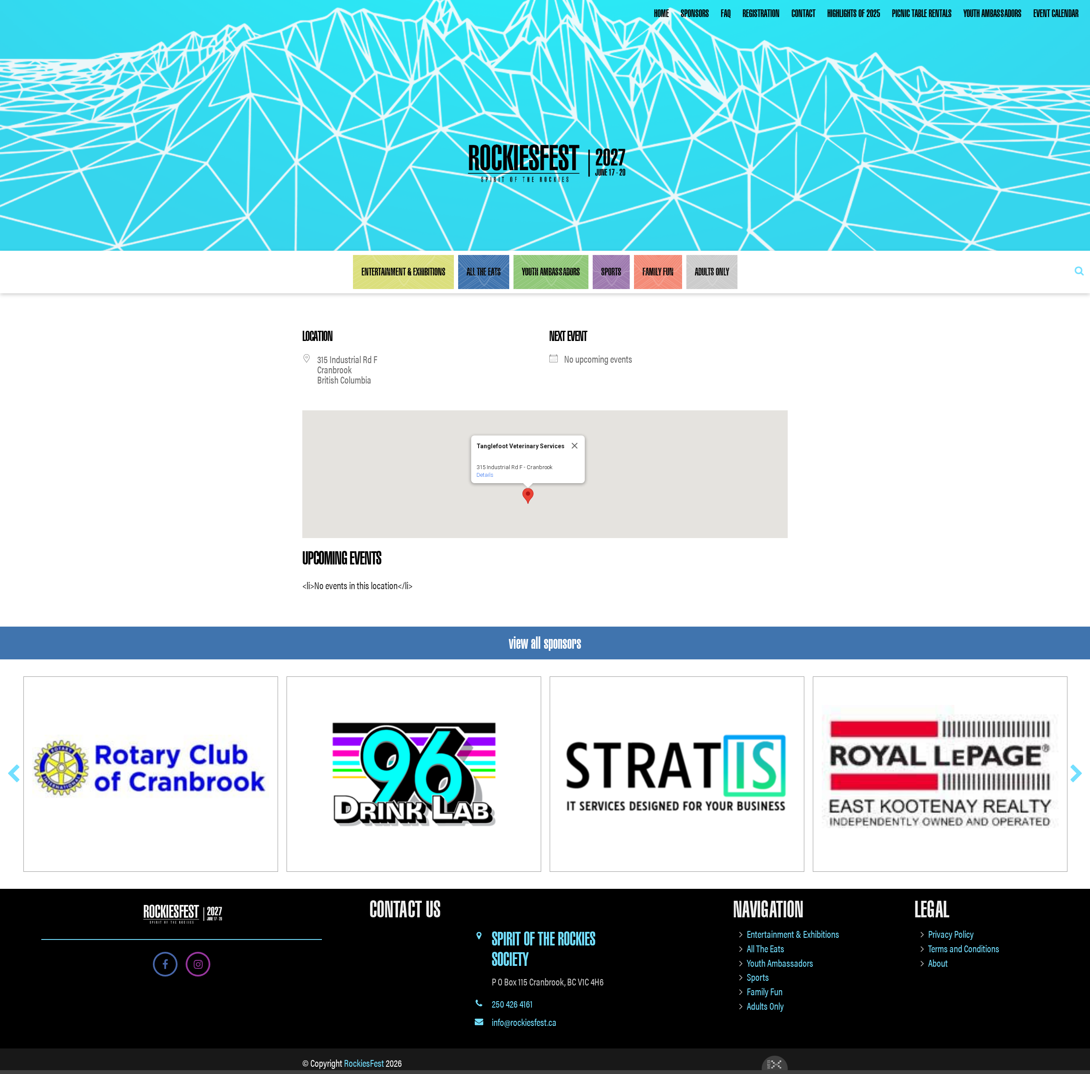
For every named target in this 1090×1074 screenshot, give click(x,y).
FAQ (726, 14)
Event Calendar (1056, 14)
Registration (761, 14)
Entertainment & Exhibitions (403, 272)
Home (661, 14)
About (938, 963)
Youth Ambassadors (992, 14)
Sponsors (695, 14)
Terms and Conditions (963, 948)
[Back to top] (1077, 1041)
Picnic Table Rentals (922, 14)
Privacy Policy (951, 934)
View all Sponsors (545, 643)
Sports (611, 272)
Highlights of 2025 (853, 14)
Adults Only (712, 272)
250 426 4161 (512, 1004)
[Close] (575, 445)
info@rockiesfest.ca (524, 1022)
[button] (528, 496)
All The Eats (484, 272)
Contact (803, 14)
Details (484, 475)
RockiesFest (364, 1063)
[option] (150, 774)
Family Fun (658, 272)
